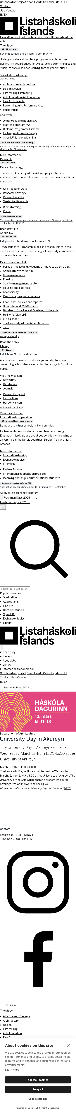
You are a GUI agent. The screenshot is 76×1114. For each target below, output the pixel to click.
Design (12, 88)
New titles (9, 380)
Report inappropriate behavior (21, 296)
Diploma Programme (21, 129)
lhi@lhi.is (27, 838)
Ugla (3, 10)
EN (6, 14)
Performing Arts (23, 105)
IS (1, 14)
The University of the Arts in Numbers (26, 323)
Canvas (10, 10)
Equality (8, 279)
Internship (9, 463)
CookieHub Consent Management (44, 1107)
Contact (5, 6)
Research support (14, 394)
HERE (67, 788)
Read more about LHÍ (13, 262)
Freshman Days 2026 (18, 687)
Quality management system (21, 283)
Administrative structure (18, 270)
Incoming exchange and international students (31, 477)
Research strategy (14, 192)
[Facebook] (38, 958)
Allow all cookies (38, 1080)
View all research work (13, 188)
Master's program (16, 124)
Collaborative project (13, 2)
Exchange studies (20, 133)
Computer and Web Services (20, 306)
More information (11, 451)
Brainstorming (12, 207)
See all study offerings (13, 75)
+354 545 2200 (10, 838)
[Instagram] (38, 881)
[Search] (1, 497)
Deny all (38, 1089)
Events (38, 2)
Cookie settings (38, 1098)
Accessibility (11, 292)
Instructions (10, 398)
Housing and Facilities (16, 287)
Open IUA (19, 137)
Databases (10, 384)
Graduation (10, 597)
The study (6, 45)
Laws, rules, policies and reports (22, 302)
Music (10, 109)
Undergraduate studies (20, 120)
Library (4, 346)
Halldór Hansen (12, 402)
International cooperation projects (24, 473)
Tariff (6, 327)
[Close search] (3, 507)
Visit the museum (11, 375)
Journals (8, 388)
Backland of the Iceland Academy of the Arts (30, 310)
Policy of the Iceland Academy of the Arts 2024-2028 (36, 266)
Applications (11, 601)
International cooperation (16, 417)
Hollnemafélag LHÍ (14, 314)
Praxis (7, 211)
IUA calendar (10, 318)
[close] (69, 1045)
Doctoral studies (13, 610)
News (30, 2)
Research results (13, 197)
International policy (15, 455)
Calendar (48, 2)
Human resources (14, 275)
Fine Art (14, 101)
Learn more (12, 1069)
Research (6, 159)
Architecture (19, 84)
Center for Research (15, 201)
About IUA (6, 232)
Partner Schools (13, 469)
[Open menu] (35, 498)
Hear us (10, 1005)
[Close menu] (1, 647)
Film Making (17, 92)
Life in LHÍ (61, 2)
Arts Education (21, 97)
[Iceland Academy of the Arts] (38, 635)
